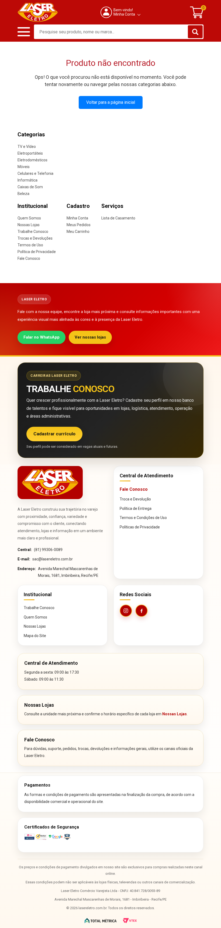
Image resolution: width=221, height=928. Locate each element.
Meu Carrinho (78, 231)
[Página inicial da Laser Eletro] (50, 482)
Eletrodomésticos (32, 160)
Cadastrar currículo (54, 433)
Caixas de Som (30, 187)
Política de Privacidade (37, 252)
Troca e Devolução (135, 499)
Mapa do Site (35, 636)
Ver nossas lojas (90, 337)
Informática (27, 180)
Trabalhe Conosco (33, 231)
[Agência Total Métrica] (100, 920)
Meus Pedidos (79, 225)
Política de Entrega (135, 508)
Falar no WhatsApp (41, 337)
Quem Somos (29, 218)
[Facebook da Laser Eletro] (141, 611)
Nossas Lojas (29, 225)
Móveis (24, 167)
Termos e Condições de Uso (143, 517)
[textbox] (118, 31)
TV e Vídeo (27, 146)
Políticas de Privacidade (140, 527)
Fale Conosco (29, 258)
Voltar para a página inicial (110, 102)
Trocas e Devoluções (35, 238)
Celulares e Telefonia (35, 173)
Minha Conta (77, 218)
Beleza (23, 193)
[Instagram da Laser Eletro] (126, 611)
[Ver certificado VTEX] (110, 837)
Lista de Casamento (118, 218)
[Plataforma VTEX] (130, 920)
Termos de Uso (30, 245)
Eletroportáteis (30, 153)
